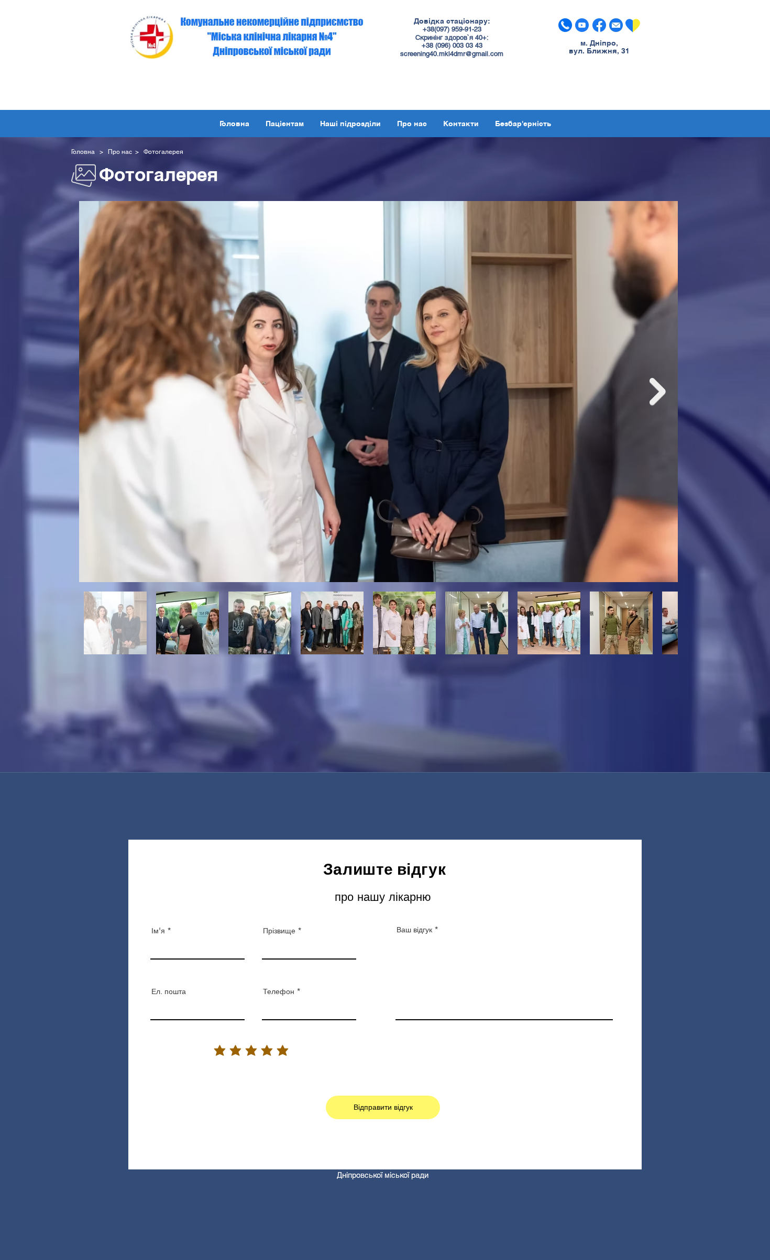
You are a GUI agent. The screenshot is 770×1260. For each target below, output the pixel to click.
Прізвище (279, 930)
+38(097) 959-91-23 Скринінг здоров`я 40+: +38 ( (452, 37)
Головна (84, 151)
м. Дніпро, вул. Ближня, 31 (599, 47)
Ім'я (158, 930)
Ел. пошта (168, 991)
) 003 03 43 (465, 45)
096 (442, 45)
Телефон (278, 991)
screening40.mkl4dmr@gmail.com (451, 54)
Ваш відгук (414, 929)
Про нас (120, 151)
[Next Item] (658, 391)
